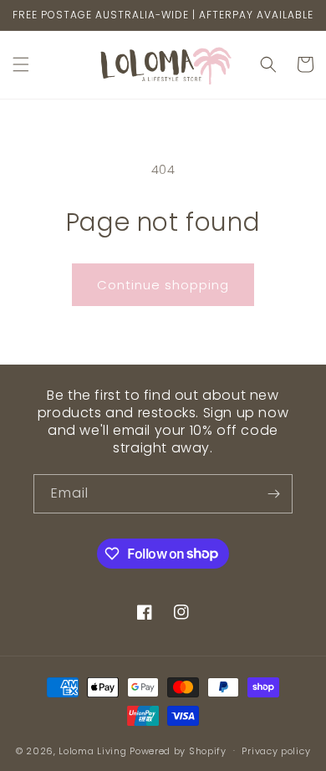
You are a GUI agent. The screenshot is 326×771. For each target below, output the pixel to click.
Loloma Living (92, 750)
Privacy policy (276, 751)
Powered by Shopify (178, 750)
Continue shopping (163, 285)
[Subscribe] (273, 493)
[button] (21, 64)
